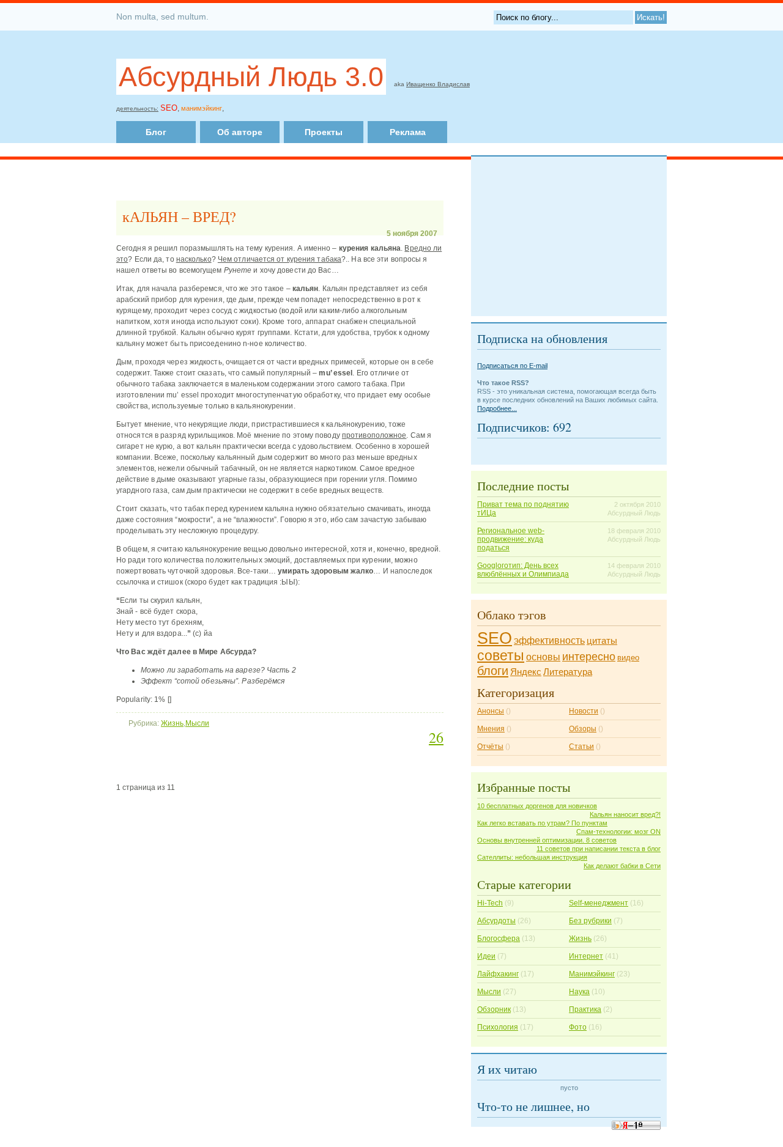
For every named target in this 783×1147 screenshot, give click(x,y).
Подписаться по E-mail (512, 365)
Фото (578, 1027)
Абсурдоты (496, 920)
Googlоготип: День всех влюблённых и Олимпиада (523, 569)
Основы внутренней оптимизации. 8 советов (547, 840)
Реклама (408, 132)
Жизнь (172, 723)
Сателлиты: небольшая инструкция (532, 857)
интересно (588, 656)
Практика (585, 1009)
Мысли (197, 723)
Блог (156, 132)
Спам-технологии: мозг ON (618, 831)
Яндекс (525, 672)
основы (543, 657)
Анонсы (490, 711)
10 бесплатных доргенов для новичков (537, 806)
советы (500, 655)
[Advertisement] (369, 106)
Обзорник (494, 1009)
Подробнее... (497, 408)
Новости (583, 711)
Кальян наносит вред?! (625, 814)
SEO (494, 638)
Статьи (581, 746)
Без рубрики (590, 920)
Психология (497, 1027)
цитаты (602, 641)
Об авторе (239, 132)
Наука (579, 991)
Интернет (586, 956)
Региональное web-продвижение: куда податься (510, 539)
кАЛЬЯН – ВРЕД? (179, 216)
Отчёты (490, 746)
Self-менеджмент (598, 903)
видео (628, 657)
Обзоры (582, 729)
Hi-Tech (490, 903)
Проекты (324, 132)
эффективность (549, 640)
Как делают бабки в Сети (622, 865)
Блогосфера (498, 938)
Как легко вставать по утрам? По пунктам (542, 823)
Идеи (486, 956)
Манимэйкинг (592, 974)
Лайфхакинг (498, 974)
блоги (492, 670)
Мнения (491, 729)
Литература (567, 672)
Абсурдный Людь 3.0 (251, 76)
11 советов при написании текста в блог (598, 848)
